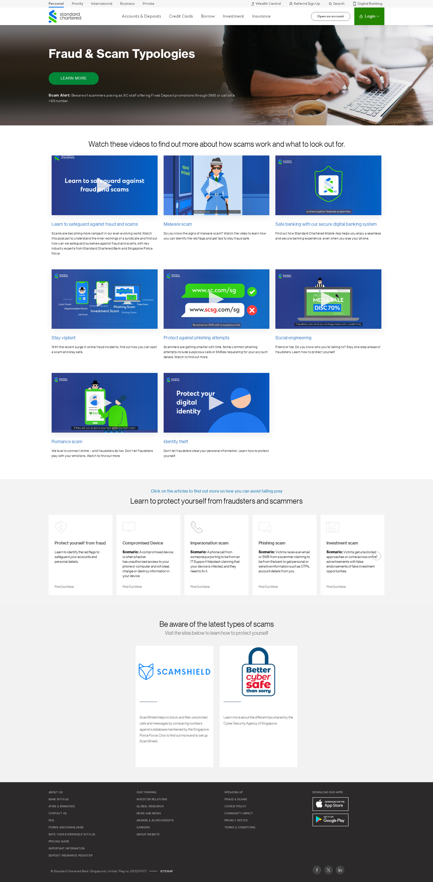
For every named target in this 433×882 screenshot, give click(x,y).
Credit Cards (181, 16)
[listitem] (81, 555)
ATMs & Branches (62, 806)
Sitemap (166, 871)
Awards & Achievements (155, 820)
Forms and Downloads (66, 827)
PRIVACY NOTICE (236, 820)
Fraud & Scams (236, 799)
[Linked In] (340, 869)
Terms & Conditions (240, 827)
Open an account (330, 16)
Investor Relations (152, 799)
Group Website (148, 834)
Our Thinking (146, 792)
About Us (56, 792)
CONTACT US (58, 813)
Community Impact (239, 813)
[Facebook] (316, 869)
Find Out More (66, 585)
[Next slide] (376, 556)
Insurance (261, 16)
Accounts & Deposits (141, 16)
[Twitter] (328, 869)
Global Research (150, 806)
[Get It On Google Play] (330, 820)
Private (148, 3)
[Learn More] (216, 75)
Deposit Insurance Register (71, 855)
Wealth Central (268, 3)
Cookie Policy (236, 806)
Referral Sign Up (307, 3)
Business (127, 3)
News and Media (149, 813)
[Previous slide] (56, 556)
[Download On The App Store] (330, 804)
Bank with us (59, 799)
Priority (77, 3)
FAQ (51, 820)
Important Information (66, 848)
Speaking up (234, 792)
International (101, 3)
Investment (233, 16)
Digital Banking (370, 3)
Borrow (208, 16)
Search (339, 3)
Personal (56, 3)
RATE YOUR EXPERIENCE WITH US (72, 834)
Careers (143, 827)
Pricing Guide (59, 841)
